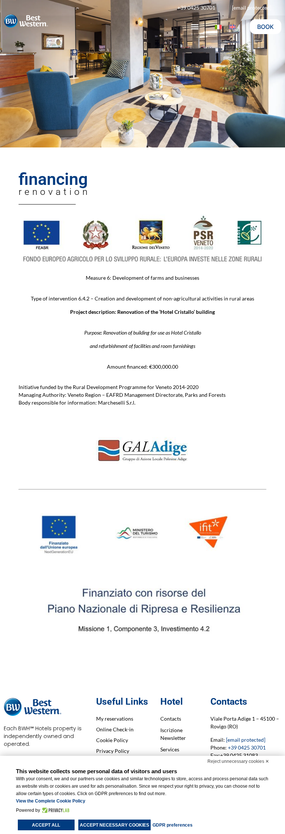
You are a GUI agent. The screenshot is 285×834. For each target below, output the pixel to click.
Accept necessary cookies (114, 825)
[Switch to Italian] (218, 27)
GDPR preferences (173, 825)
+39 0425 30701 (247, 747)
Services (169, 749)
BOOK (265, 26)
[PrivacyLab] (54, 810)
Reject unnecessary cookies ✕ (238, 761)
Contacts (170, 718)
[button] (195, 27)
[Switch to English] (232, 27)
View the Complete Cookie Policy (50, 801)
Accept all (46, 825)
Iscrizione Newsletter (173, 734)
